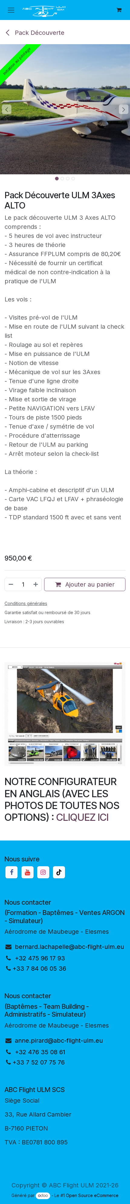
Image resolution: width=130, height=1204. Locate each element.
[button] (6, 109)
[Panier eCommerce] (118, 10)
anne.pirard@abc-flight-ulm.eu (59, 1040)
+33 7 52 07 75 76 (38, 1062)
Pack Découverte (38, 32)
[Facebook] (11, 872)
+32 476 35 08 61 (40, 1052)
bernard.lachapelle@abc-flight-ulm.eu (69, 946)
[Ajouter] (36, 584)
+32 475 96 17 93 (40, 958)
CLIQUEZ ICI (82, 817)
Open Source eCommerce (92, 1195)
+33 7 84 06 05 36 (39, 968)
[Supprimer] (10, 584)
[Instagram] (43, 872)
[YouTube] (27, 872)
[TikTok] (59, 872)
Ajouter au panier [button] (89, 584)
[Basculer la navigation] (11, 10)
